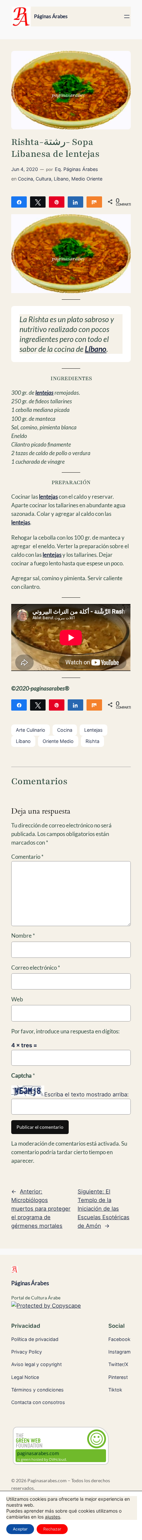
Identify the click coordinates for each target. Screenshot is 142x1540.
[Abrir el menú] (127, 16)
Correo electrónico (35, 967)
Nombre (23, 935)
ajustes (52, 1517)
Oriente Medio (58, 741)
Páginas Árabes (51, 16)
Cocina (25, 179)
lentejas (44, 392)
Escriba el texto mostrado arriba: (86, 1094)
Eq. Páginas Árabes (76, 169)
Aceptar (20, 1528)
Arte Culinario (30, 730)
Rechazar (52, 1528)
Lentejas (93, 730)
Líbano (61, 179)
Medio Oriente (86, 179)
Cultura (43, 179)
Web (17, 999)
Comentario (27, 856)
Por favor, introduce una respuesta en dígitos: (65, 1031)
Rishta (92, 741)
